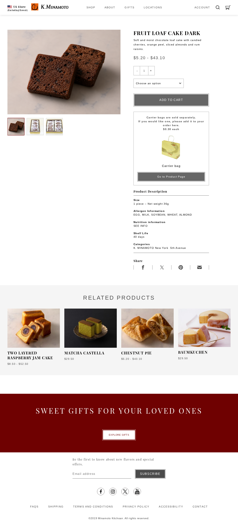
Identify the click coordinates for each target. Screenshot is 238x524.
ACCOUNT (202, 7)
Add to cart (171, 99)
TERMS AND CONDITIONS (93, 506)
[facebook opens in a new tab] (100, 491)
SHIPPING (56, 506)
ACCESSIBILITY (171, 506)
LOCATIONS (153, 7)
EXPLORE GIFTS (119, 435)
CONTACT (200, 506)
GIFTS (129, 7)
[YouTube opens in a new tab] (137, 491)
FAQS (34, 506)
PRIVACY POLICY (136, 506)
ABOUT (109, 7)
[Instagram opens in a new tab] (113, 491)
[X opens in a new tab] (125, 491)
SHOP (90, 7)
